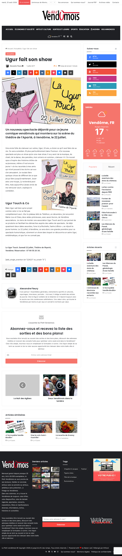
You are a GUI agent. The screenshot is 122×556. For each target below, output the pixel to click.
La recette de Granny (65, 435)
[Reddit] (36, 72)
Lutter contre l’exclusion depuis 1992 (107, 189)
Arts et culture (43, 29)
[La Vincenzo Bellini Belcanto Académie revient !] (36, 486)
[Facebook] (7, 72)
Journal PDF (92, 2)
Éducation (84, 29)
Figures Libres (68, 473)
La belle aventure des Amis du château (109, 178)
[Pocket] (53, 72)
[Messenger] (59, 72)
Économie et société (24, 29)
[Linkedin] (19, 72)
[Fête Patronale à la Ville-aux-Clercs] (93, 215)
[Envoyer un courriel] (22, 66)
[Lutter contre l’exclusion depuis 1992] (93, 190)
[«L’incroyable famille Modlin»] (16, 427)
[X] (13, 72)
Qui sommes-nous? (78, 2)
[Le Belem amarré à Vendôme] (55, 480)
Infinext (106, 548)
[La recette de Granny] (66, 427)
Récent (111, 167)
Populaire (93, 167)
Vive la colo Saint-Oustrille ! (39, 436)
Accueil (9, 29)
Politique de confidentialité (101, 552)
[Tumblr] (25, 72)
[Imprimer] (70, 72)
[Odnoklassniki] (48, 72)
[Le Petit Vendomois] (61, 15)
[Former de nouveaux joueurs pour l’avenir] (93, 201)
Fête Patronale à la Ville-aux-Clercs (109, 215)
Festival (83, 469)
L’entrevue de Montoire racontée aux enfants (93, 292)
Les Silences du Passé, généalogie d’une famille (108, 228)
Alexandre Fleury (16, 66)
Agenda (96, 29)
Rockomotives (69, 481)
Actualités (17, 49)
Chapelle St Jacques (71, 469)
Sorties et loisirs (61, 29)
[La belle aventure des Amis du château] (93, 178)
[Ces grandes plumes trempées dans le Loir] (55, 475)
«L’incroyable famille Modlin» (14, 436)
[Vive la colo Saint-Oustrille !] (41, 427)
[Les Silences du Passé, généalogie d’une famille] (93, 227)
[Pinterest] (30, 72)
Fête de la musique (70, 477)
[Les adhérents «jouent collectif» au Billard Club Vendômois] (46, 486)
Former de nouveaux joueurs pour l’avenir (107, 202)
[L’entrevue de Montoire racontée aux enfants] (94, 281)
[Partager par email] (65, 72)
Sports (74, 29)
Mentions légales (83, 552)
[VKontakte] (42, 72)
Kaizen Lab (88, 548)
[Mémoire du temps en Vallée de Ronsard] (36, 469)
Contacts (115, 2)
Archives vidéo (104, 2)
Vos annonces (63, 2)
